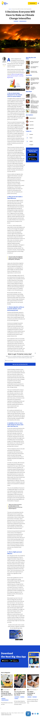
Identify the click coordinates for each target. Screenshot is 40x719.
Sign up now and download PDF (20, 364)
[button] (19, 354)
